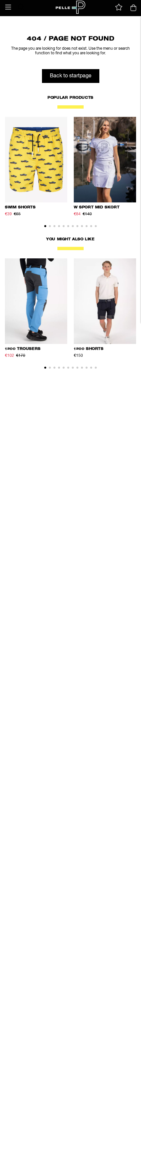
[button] (8, 7)
